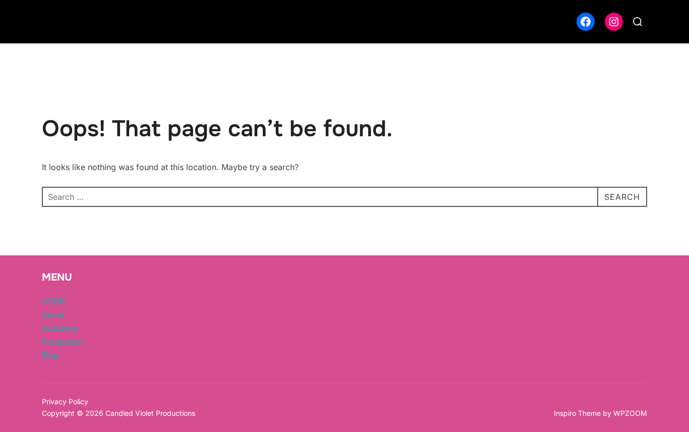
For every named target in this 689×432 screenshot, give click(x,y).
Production (62, 342)
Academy (60, 328)
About (53, 315)
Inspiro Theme (577, 413)
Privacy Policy (65, 401)
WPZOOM (630, 413)
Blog (50, 355)
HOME (54, 301)
